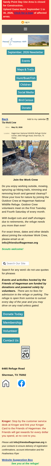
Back (5, 119)
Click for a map (23, 12)
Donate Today (13, 314)
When (8, 127)
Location (7, 133)
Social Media (26, 92)
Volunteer (10, 331)
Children (25, 84)
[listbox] (38, 119)
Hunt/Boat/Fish (25, 78)
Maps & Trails (25, 69)
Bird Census (26, 100)
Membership (12, 322)
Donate (26, 108)
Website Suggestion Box (17, 459)
